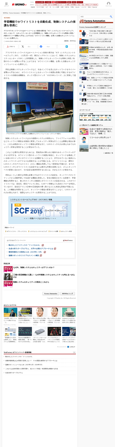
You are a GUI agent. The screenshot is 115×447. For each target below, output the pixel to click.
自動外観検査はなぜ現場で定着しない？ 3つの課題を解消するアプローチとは (31, 360)
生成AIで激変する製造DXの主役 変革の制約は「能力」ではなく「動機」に (101, 131)
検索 (111, 16)
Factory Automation (14, 13)
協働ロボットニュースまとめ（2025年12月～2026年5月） (24, 364)
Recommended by (62, 346)
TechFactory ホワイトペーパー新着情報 (17, 352)
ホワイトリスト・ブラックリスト (17, 231)
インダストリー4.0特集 (86, 114)
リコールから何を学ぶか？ (100, 137)
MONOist (5, 13)
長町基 (66, 41)
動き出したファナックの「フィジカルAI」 (19, 356)
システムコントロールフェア (38, 231)
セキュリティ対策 (66, 231)
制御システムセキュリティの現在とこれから (31, 282)
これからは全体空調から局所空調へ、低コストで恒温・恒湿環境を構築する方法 (31, 369)
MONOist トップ (67, 293)
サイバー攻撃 (54, 231)
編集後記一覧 (109, 153)
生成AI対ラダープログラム (14, 373)
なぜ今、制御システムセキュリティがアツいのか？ (34, 267)
